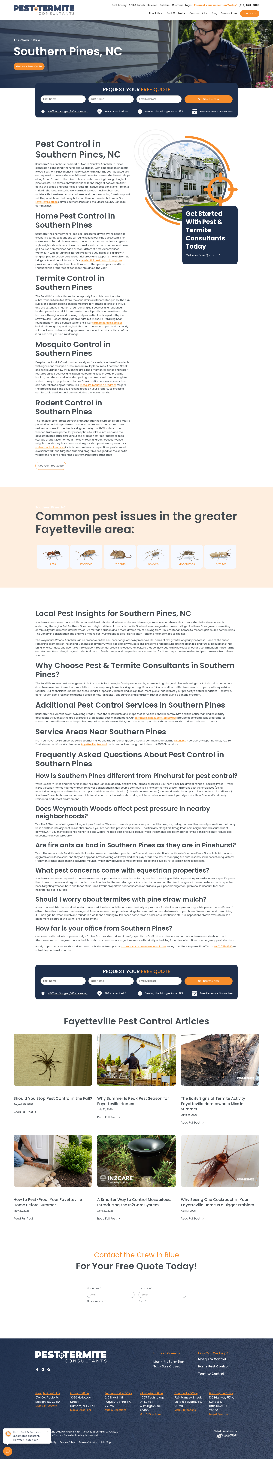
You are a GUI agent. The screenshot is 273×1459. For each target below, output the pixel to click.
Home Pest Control (213, 1366)
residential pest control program (101, 260)
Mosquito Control (212, 1359)
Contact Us (250, 13)
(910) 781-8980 (223, 946)
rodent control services (50, 447)
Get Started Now (208, 99)
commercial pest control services (155, 718)
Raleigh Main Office (47, 1393)
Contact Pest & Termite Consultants (143, 946)
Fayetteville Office (185, 1393)
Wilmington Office (151, 1393)
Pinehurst (180, 740)
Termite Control (211, 1373)
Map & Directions (46, 1405)
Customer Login (181, 5)
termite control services (107, 323)
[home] (44, 10)
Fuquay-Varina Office (118, 1393)
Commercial (197, 13)
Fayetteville (88, 744)
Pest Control (174, 13)
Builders (165, 5)
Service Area (229, 13)
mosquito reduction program (98, 385)
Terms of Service (88, 1442)
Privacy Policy (67, 1442)
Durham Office (79, 1393)
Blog (214, 13)
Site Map (106, 1442)
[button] (156, 13)
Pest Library (119, 5)
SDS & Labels (137, 5)
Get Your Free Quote (29, 66)
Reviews (152, 5)
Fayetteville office (46, 202)
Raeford (102, 744)
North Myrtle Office (221, 1393)
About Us (154, 13)
